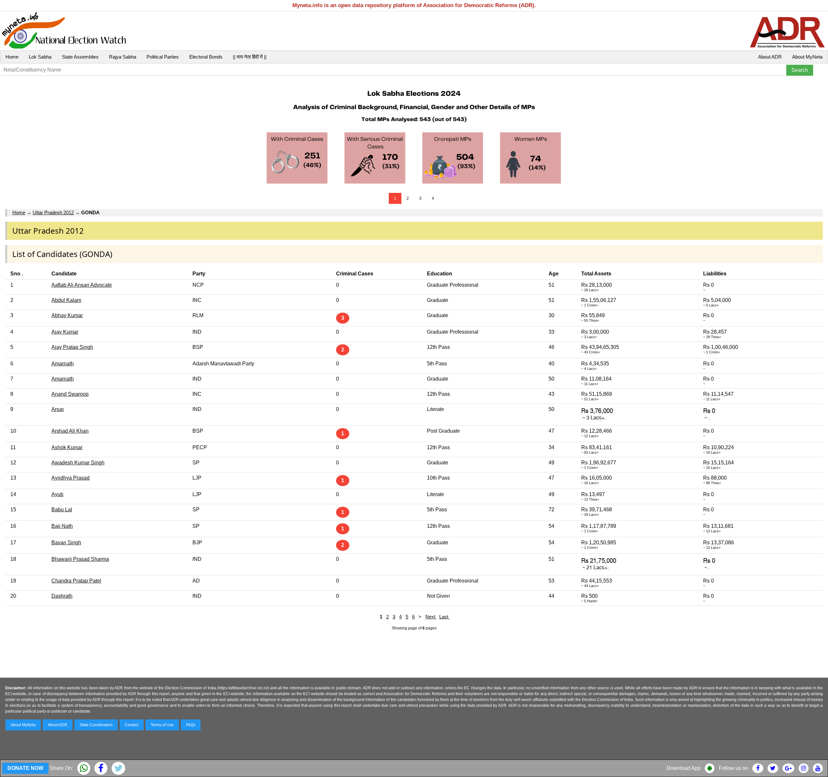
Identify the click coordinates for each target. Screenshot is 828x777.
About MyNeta (807, 57)
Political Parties (163, 57)
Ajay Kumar (64, 332)
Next (431, 616)
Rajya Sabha (122, 57)
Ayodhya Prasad (70, 478)
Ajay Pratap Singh (72, 347)
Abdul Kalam (66, 300)
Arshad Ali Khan (70, 431)
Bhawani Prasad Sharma (80, 559)
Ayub (57, 494)
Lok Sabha (40, 57)
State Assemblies (80, 57)
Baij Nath (62, 526)
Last (444, 616)
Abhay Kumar (67, 315)
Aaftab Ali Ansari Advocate (81, 285)
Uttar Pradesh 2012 (53, 212)
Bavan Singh (66, 542)
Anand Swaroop (70, 394)
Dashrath (61, 596)
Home (11, 57)
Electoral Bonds (206, 57)
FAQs (190, 725)
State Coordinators (96, 725)
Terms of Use (162, 725)
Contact (131, 725)
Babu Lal (61, 509)
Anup (57, 409)
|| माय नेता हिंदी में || (250, 57)
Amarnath (62, 363)
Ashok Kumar (66, 447)
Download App (684, 768)
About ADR (770, 57)
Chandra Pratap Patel (76, 580)
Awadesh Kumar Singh (77, 462)
